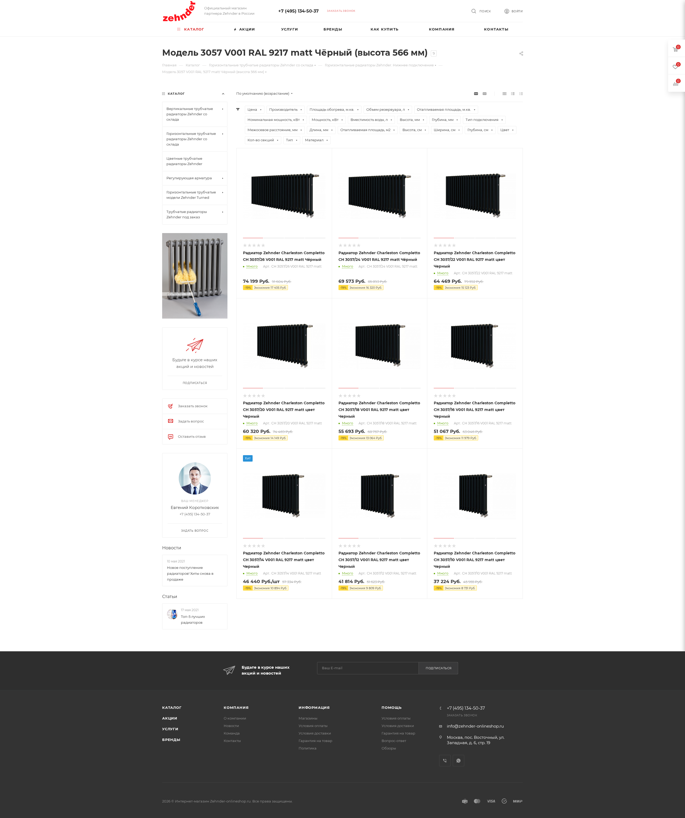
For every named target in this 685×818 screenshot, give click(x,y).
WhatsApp (458, 760)
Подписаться (439, 668)
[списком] (512, 93)
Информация (314, 707)
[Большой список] (484, 93)
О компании (235, 718)
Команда (232, 733)
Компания (236, 707)
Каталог (172, 707)
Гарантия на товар (315, 741)
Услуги (170, 729)
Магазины (308, 718)
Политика (308, 748)
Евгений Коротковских (195, 507)
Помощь (392, 707)
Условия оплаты (313, 726)
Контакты (232, 741)
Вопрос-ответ (394, 741)
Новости (171, 547)
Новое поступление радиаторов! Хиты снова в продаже (190, 573)
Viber (445, 760)
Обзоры (389, 748)
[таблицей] (521, 93)
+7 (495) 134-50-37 (298, 11)
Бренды (171, 739)
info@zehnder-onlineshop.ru (475, 726)
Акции (169, 718)
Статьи (169, 596)
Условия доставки (315, 733)
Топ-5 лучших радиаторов (193, 619)
